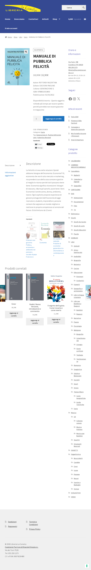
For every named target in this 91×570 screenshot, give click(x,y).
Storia (76, 388)
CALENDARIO (75, 161)
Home (7, 19)
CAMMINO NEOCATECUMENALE (78, 166)
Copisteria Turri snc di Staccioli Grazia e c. (21, 547)
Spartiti (77, 440)
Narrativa (77, 318)
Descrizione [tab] (9, 165)
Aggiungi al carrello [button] (14, 314)
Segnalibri (77, 186)
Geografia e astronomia (78, 289)
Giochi (73, 218)
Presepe (77, 474)
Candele (77, 462)
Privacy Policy (34, 529)
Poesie (76, 322)
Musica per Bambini (80, 434)
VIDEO (73, 497)
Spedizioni (12, 522)
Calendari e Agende (78, 180)
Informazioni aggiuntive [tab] (10, 174)
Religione (77, 330)
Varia (25, 37)
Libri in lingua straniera (79, 296)
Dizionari (79, 276)
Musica (73, 413)
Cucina (76, 268)
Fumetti (77, 284)
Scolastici (80, 281)
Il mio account (11, 28)
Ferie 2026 (74, 117)
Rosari (76, 478)
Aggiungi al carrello (54, 118)
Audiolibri (77, 256)
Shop (55, 19)
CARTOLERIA (75, 190)
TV (75, 210)
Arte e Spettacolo (78, 251)
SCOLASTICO (76, 493)
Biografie (77, 260)
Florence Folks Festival (76, 122)
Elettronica (75, 214)
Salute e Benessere (77, 374)
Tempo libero (79, 392)
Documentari (79, 202)
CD (75, 417)
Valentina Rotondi (44, 137)
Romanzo (77, 365)
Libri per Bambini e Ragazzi (77, 303)
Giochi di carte (79, 226)
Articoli (45, 19)
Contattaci (33, 19)
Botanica (77, 264)
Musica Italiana (79, 428)
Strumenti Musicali (77, 445)
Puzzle (76, 234)
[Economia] (45, 231)
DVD (72, 194)
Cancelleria (75, 171)
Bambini (79, 310)
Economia (43, 242)
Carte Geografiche (81, 397)
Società (77, 380)
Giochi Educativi (80, 230)
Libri (20, 37)
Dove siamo (19, 19)
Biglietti (77, 175)
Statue (76, 489)
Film (75, 206)
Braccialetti (78, 458)
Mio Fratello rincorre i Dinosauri (78, 134)
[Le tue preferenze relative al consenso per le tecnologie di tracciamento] (87, 566)
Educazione (78, 272)
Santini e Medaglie (77, 483)
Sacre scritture (79, 350)
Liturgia (79, 344)
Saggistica (78, 369)
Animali (77, 246)
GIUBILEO (74, 238)
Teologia (79, 355)
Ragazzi (79, 314)
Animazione (78, 198)
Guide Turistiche (80, 403)
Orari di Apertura (77, 140)
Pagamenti (12, 526)
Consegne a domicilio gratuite (78, 128)
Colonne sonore (79, 422)
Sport (76, 384)
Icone (76, 470)
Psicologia (78, 326)
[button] (26, 52)
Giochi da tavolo (80, 222)
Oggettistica (76, 454)
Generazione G (41, 135)
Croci (76, 466)
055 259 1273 (72, 67)
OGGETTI (74, 450)
